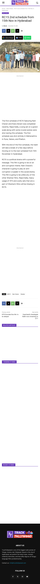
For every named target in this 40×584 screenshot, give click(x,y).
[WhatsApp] (13, 31)
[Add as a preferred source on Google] (8, 38)
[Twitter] (18, 577)
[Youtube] (27, 577)
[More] (22, 31)
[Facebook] (4, 31)
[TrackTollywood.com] (20, 534)
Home (3, 8)
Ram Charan (15, 294)
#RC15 (8, 294)
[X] (8, 31)
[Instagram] (22, 577)
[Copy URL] (17, 31)
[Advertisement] (20, 97)
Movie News (10, 8)
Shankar (23, 294)
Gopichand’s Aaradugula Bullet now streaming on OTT (30, 316)
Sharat (5, 26)
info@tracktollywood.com (18, 563)
